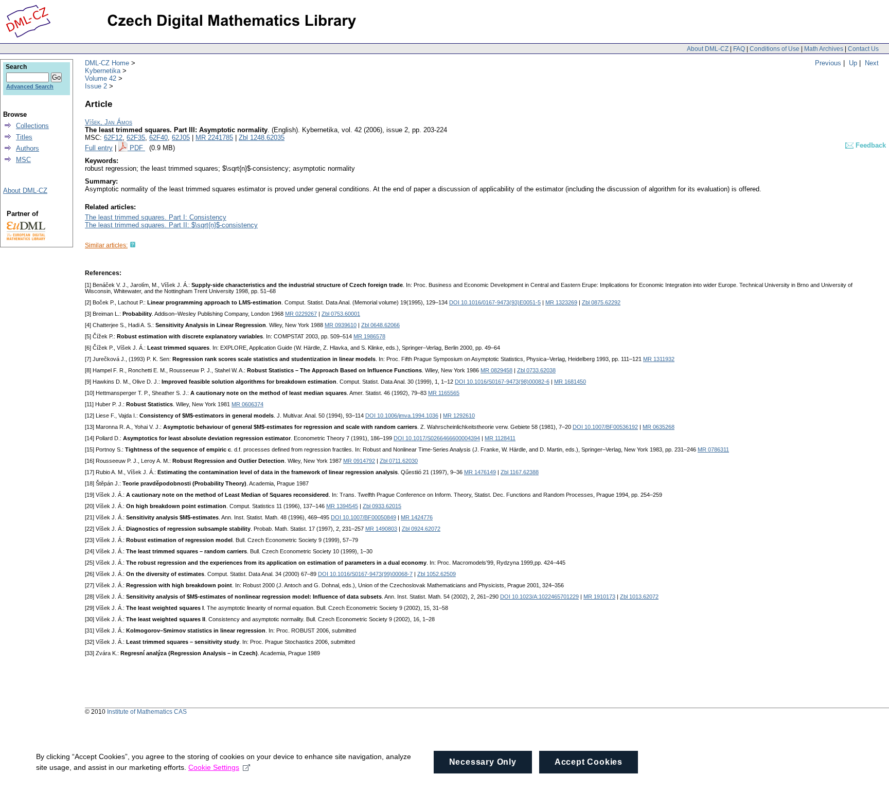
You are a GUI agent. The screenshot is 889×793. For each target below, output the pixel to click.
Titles (24, 137)
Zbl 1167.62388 (520, 472)
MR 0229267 (301, 314)
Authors (27, 148)
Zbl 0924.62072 (421, 529)
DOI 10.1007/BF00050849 (363, 517)
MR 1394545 (342, 506)
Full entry (99, 148)
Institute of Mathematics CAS (147, 711)
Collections (32, 126)
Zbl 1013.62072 (639, 596)
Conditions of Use (774, 48)
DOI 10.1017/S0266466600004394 (437, 438)
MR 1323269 (561, 302)
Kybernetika (102, 71)
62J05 (181, 137)
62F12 (113, 137)
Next (872, 63)
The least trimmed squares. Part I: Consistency (155, 217)
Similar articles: (106, 245)
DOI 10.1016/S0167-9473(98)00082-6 (502, 382)
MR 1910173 (599, 596)
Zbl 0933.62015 (382, 506)
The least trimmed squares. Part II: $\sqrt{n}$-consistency (171, 225)
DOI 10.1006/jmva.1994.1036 (401, 415)
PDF (137, 148)
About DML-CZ (707, 48)
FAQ (739, 48)
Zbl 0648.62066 (380, 325)
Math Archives (823, 48)
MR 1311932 (658, 359)
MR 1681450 (570, 382)
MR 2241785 (214, 137)
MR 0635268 (658, 427)
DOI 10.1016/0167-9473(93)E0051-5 (495, 302)
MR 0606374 (247, 404)
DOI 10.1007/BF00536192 (605, 427)
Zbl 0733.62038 (536, 370)
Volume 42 (100, 78)
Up (853, 63)
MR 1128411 (500, 438)
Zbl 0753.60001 (341, 314)
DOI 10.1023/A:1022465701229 (539, 596)
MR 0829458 (496, 370)
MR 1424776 (417, 517)
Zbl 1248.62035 (262, 137)
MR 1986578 (369, 336)
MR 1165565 (443, 393)
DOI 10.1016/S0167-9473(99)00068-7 (365, 574)
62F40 (158, 137)
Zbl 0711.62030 (399, 461)
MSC (23, 160)
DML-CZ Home (107, 63)
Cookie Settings (213, 767)
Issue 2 (96, 86)
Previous (828, 63)
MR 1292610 (459, 415)
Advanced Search (30, 86)
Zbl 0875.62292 (601, 302)
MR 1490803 (381, 529)
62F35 (136, 137)
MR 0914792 (359, 461)
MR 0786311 (713, 449)
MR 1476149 (480, 472)
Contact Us (863, 48)
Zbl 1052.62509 (436, 574)
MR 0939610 (341, 325)
